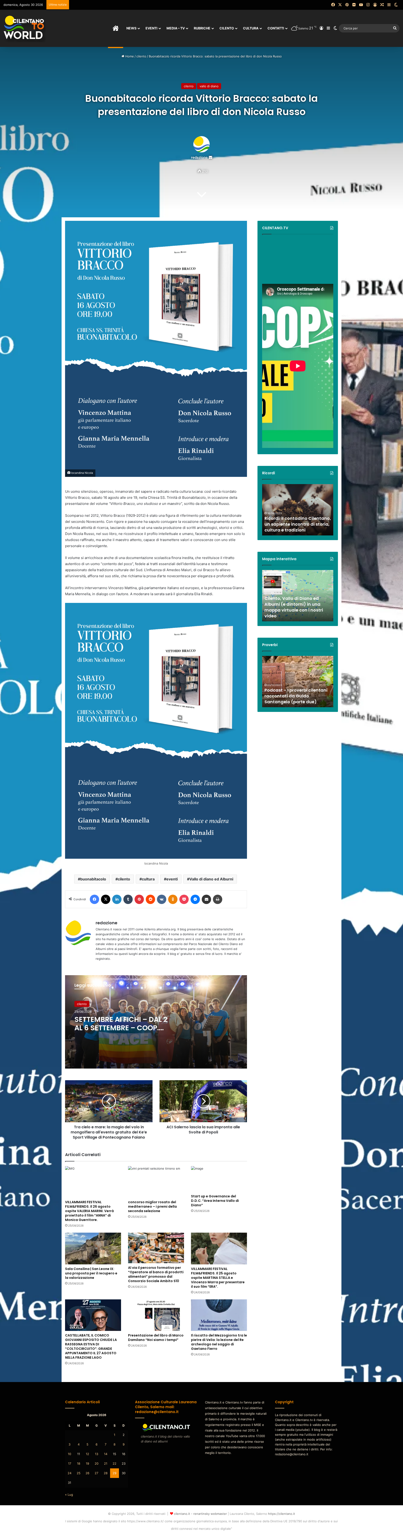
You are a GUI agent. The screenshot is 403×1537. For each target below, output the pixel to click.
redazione (199, 157)
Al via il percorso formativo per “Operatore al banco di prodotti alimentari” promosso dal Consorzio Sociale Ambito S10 (156, 1274)
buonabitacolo (93, 879)
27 (96, 1473)
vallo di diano (209, 86)
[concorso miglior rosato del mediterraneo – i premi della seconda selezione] (156, 1182)
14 (105, 1454)
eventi (172, 879)
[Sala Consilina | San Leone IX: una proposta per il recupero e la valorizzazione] (93, 1248)
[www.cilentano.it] (24, 28)
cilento (141, 56)
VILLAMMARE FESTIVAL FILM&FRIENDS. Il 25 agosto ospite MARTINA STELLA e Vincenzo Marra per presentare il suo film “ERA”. (218, 1277)
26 (87, 1473)
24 (69, 1473)
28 (106, 1473)
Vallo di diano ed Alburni (211, 879)
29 (114, 1473)
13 (96, 1454)
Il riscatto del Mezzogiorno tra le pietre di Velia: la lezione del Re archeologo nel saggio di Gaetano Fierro (219, 1342)
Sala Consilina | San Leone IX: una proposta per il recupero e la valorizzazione (91, 1273)
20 (96, 1463)
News (131, 28)
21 (105, 1463)
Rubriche (202, 28)
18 (78, 1463)
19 (87, 1463)
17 (69, 1463)
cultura (148, 879)
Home (129, 56)
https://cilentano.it (281, 1514)
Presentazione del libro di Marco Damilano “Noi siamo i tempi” (156, 1337)
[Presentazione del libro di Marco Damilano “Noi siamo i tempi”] (156, 1315)
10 (69, 1454)
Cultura (250, 28)
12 (87, 1454)
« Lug (69, 1494)
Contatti (276, 28)
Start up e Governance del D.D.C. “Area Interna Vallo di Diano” (215, 1200)
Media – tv (176, 28)
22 (114, 1463)
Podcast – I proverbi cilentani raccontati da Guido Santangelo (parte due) (295, 696)
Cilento (226, 28)
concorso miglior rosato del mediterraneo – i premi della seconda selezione (152, 1206)
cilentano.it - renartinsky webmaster (200, 1514)
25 (78, 1473)
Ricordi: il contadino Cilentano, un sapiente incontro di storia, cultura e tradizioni (297, 524)
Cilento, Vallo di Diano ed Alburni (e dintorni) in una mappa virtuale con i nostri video (293, 607)
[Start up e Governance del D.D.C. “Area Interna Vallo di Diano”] (219, 1179)
